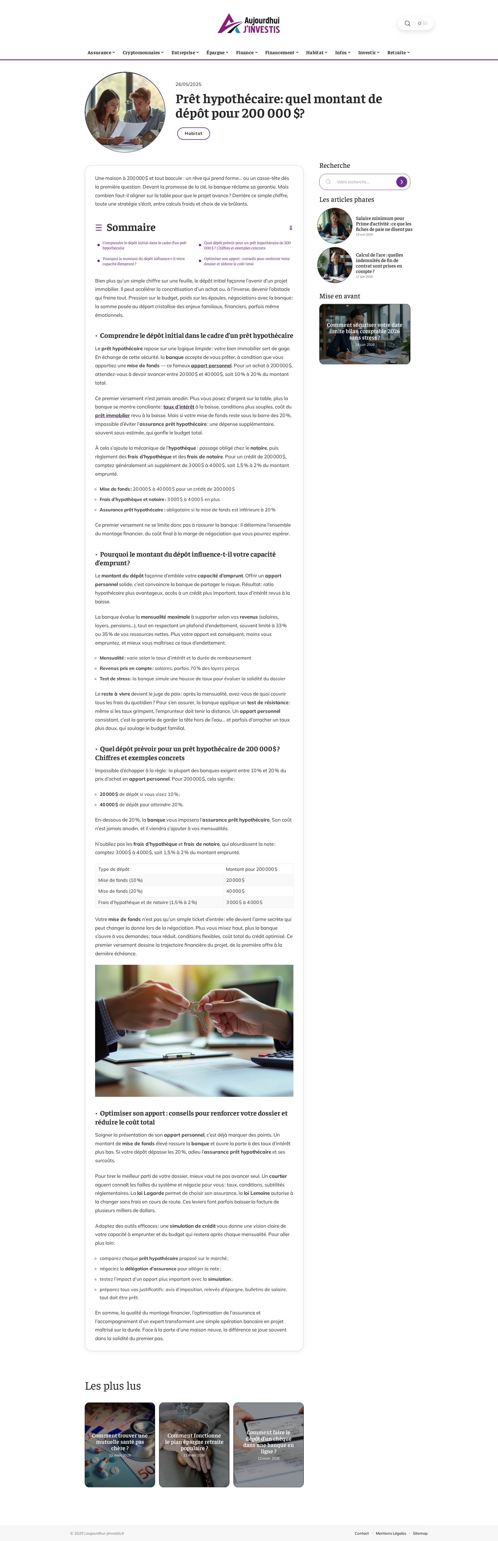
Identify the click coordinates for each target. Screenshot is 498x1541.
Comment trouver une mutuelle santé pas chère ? (120, 1441)
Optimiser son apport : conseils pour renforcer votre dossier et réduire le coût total (247, 261)
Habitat (194, 133)
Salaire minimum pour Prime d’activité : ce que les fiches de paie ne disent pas (384, 223)
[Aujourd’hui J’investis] (249, 23)
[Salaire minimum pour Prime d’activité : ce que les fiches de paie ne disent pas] (335, 225)
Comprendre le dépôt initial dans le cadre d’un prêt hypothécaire (144, 245)
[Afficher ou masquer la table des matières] (224, 228)
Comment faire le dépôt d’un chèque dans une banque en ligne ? (268, 1441)
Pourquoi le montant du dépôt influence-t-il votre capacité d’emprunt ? (144, 261)
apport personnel (211, 365)
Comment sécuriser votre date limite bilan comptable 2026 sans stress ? (365, 331)
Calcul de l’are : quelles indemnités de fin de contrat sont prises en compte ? (379, 262)
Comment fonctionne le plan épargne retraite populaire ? (194, 1441)
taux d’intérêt (178, 407)
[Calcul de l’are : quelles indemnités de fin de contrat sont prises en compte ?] (335, 264)
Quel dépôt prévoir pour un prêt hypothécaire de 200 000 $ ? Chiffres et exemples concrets (247, 245)
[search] (407, 23)
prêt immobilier (112, 415)
